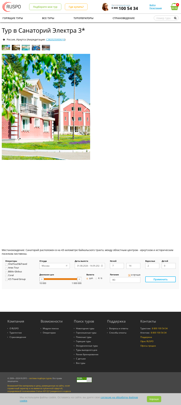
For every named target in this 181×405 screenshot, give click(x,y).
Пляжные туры (83, 337)
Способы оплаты (117, 332)
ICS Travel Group (17, 279)
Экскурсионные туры (87, 345)
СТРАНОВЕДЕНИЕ (124, 18)
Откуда (43, 261)
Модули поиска (51, 328)
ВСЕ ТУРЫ (48, 18)
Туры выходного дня (86, 349)
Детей (165, 261)
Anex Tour (13, 268)
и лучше (135, 275)
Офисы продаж (148, 345)
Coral (11, 275)
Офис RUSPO (146, 341)
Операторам (49, 332)
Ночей (113, 261)
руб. (91, 278)
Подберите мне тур (45, 6)
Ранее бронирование (87, 354)
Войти (153, 5)
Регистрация (156, 8)
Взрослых (150, 261)
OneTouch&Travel (17, 264)
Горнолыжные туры (86, 332)
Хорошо (154, 399)
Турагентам (16, 332)
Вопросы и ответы (118, 328)
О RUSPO (14, 328)
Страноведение (18, 337)
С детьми (81, 358)
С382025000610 (55, 39)
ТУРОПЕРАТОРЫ (84, 18)
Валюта (90, 275)
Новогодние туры (85, 328)
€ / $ (100, 278)
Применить (160, 279)
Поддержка (146, 337)
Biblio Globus (15, 272)
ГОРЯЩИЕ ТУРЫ (12, 18)
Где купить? (76, 6)
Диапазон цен (46, 275)
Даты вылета (81, 261)
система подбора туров (40, 378)
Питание (114, 275)
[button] (86, 107)
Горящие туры (83, 341)
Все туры (80, 363)
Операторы (11, 261)
